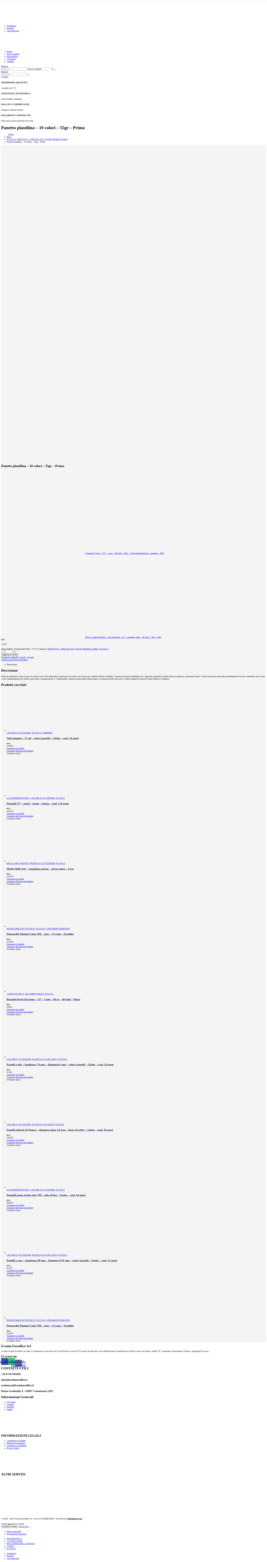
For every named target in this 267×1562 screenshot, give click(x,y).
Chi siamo (11, 59)
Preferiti (10, 28)
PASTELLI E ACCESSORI (42, 863)
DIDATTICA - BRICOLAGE (60, 649)
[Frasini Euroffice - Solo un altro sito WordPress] (25, 47)
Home (9, 51)
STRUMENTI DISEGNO (58, 929)
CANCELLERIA (15, 1541)
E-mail (31, 657)
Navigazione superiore (16, 1534)
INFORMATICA (14, 1539)
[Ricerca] (55, 69)
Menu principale (14, 1531)
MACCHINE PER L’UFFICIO (21, 1544)
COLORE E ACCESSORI (19, 733)
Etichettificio (12, 56)
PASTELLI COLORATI (43, 1124)
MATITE (24, 863)
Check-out (23, 1526)
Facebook (5, 657)
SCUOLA (103, 649)
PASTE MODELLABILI (86, 649)
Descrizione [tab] (12, 664)
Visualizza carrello (9, 1527)
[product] (136, 710)
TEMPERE (47, 733)
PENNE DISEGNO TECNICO (21, 929)
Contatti (10, 61)
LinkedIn (14, 657)
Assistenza (11, 26)
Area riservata (13, 31)
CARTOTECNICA (15, 994)
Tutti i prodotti (13, 54)
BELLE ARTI (13, 863)
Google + (23, 657)
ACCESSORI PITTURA (18, 798)
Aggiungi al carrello (10, 655)
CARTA (10, 1546)
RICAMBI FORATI (34, 994)
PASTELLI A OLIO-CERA (44, 1059)
